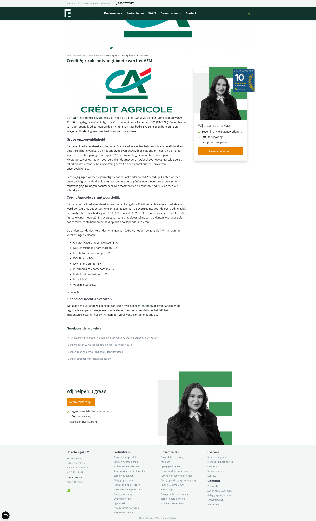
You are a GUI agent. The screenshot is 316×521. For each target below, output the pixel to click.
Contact (191, 13)
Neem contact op (220, 151)
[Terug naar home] (67, 13)
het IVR (158, 310)
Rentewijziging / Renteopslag (129, 471)
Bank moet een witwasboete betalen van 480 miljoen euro (100, 344)
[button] (248, 13)
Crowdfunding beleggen (127, 484)
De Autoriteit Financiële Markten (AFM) (90, 118)
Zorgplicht (213, 486)
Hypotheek (119, 503)
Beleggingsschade (123, 480)
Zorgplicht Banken (124, 475)
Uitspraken (83, 3)
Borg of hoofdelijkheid (172, 498)
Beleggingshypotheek (219, 495)
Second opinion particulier (128, 489)
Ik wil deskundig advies (220, 461)
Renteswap (166, 489)
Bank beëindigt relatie (126, 457)
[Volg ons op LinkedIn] (68, 490)
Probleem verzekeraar (172, 503)
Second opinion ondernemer (176, 475)
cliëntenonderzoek (146, 306)
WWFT (152, 13)
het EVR (99, 314)
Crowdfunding (215, 499)
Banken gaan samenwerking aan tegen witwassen (95, 351)
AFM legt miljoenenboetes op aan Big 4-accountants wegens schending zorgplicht (113, 337)
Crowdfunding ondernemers (176, 471)
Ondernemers (113, 13)
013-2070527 (125, 3)
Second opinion (171, 13)
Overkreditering (122, 498)
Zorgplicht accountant (219, 490)
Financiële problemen (172, 484)
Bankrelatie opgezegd (172, 457)
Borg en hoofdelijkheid (126, 461)
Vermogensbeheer (124, 512)
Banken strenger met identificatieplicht (89, 358)
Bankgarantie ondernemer (175, 494)
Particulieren (135, 13)
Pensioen (165, 461)
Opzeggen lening (123, 494)
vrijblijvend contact (130, 314)
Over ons (70, 3)
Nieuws (94, 3)
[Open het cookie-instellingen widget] (6, 515)
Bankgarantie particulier (127, 507)
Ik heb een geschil (217, 457)
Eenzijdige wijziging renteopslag (178, 480)
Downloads (106, 3)
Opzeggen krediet (170, 466)
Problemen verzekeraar (126, 466)
